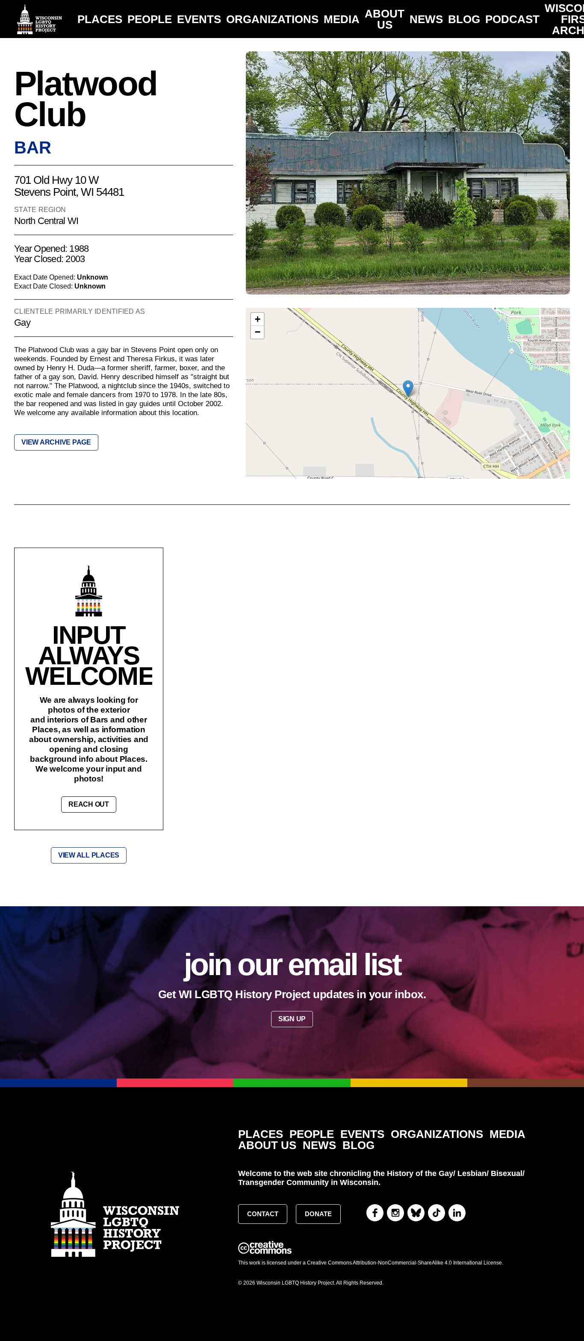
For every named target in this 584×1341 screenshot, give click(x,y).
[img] (408, 397)
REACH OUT (88, 804)
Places (99, 19)
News (426, 19)
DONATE (318, 1213)
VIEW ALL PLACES (88, 855)
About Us (384, 19)
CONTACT (262, 1213)
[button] (408, 389)
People (149, 19)
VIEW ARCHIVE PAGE (56, 442)
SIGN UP (292, 1019)
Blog (464, 19)
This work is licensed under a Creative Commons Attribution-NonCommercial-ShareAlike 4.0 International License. (370, 1262)
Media (342, 19)
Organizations (272, 19)
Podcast (512, 19)
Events (199, 19)
